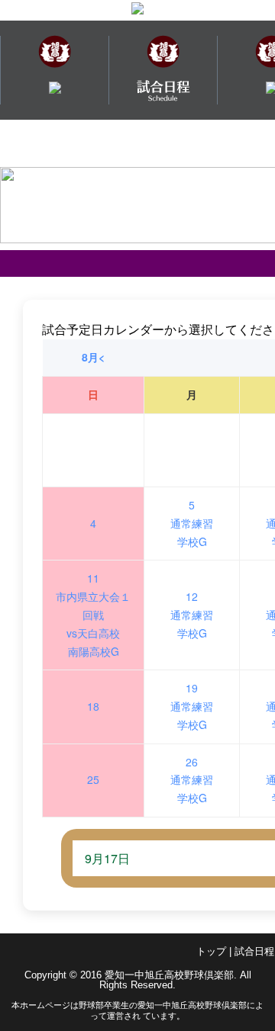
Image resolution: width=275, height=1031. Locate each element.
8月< (93, 357)
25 (93, 779)
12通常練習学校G (191, 615)
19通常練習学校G (191, 706)
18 (93, 706)
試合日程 (254, 951)
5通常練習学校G (191, 523)
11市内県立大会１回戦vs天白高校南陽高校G (93, 614)
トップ (211, 951)
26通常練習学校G (191, 780)
